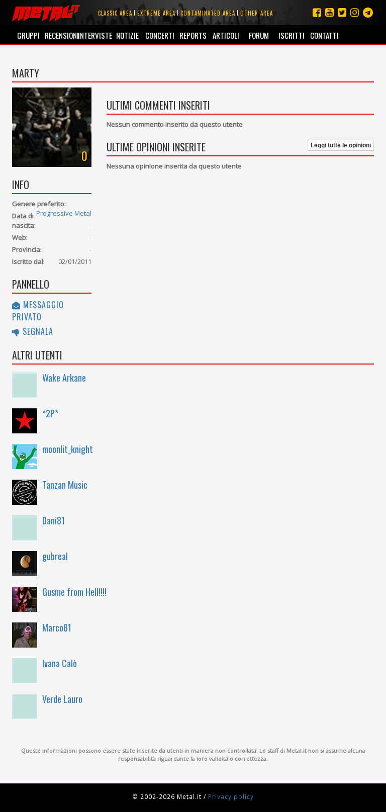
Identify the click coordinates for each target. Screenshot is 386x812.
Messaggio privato (38, 311)
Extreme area (156, 13)
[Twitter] (342, 12)
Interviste (94, 35)
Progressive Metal (63, 213)
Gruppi (28, 35)
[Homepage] (46, 12)
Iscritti (291, 35)
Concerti (159, 35)
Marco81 (56, 627)
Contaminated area (207, 13)
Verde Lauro (62, 698)
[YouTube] (329, 12)
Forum (259, 35)
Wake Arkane (64, 377)
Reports (193, 35)
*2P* (50, 413)
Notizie (127, 35)
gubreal (55, 556)
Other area (256, 13)
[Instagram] (368, 12)
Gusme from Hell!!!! (74, 591)
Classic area (115, 13)
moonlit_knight (67, 449)
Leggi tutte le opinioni (341, 145)
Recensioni (61, 35)
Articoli (226, 35)
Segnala (36, 331)
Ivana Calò (59, 663)
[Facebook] (317, 12)
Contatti (324, 35)
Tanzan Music (64, 484)
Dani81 (53, 520)
